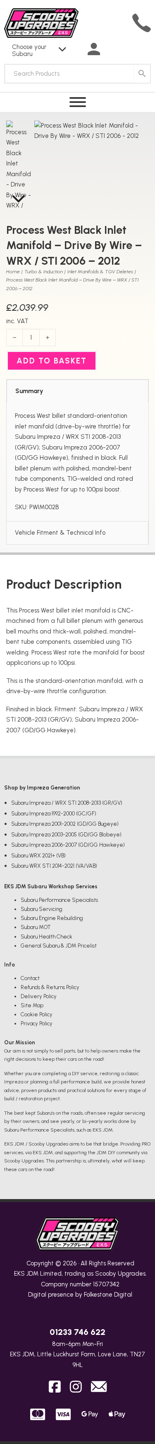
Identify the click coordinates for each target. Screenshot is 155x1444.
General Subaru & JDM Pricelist (59, 946)
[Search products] (142, 74)
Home (13, 272)
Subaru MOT (36, 927)
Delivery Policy (39, 996)
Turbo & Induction (43, 272)
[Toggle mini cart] (135, 50)
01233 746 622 (77, 1332)
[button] (138, 132)
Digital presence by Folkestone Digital (80, 1294)
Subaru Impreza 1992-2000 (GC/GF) (53, 814)
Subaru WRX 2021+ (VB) (38, 855)
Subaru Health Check (46, 937)
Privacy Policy (36, 1023)
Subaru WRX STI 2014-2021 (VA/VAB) (54, 866)
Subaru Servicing (41, 909)
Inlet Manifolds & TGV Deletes (100, 272)
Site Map (32, 1005)
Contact (30, 978)
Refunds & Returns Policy (50, 987)
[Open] (77, 102)
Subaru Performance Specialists (59, 900)
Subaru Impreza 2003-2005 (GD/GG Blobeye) (66, 834)
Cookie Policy (36, 1014)
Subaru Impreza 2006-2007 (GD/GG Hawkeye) (68, 845)
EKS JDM (26, 1273)
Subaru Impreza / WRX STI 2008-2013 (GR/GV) (66, 803)
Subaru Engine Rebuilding (52, 918)
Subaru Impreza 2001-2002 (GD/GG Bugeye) (65, 824)
